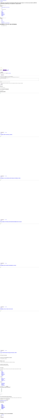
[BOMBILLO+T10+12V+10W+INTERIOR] (1, 26)
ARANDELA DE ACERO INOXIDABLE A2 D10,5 (8, 265)
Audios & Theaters (3, 378)
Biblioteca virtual (3, 14)
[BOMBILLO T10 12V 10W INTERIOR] (0, 26)
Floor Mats (2, 379)
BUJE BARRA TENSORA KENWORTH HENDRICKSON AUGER (11, 221)
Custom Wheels (3, 385)
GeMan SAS (1, 1)
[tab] (2, 75)
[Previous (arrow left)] (0, 394)
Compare (7, 70)
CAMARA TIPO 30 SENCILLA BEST (6, 134)
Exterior (2, 380)
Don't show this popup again (3, 400)
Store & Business (3, 383)
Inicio (2, 11)
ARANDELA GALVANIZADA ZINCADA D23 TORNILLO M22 (10, 178)
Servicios (2, 12)
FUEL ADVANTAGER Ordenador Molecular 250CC (8, 352)
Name (1, 81)
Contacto (2, 375)
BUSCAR (1, 18)
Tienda (2, 13)
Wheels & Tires (2, 384)
